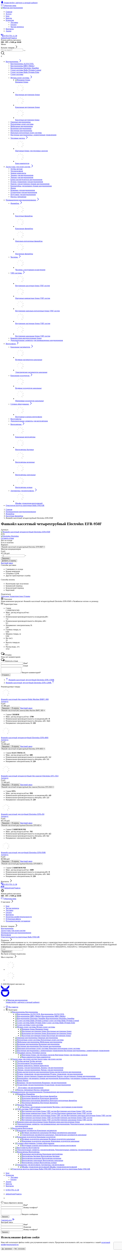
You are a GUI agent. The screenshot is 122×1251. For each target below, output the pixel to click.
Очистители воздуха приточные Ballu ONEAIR (20, 937)
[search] (24, 50)
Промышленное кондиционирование (16, 933)
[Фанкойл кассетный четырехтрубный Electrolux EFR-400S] (6, 735)
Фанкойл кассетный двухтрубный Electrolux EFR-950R (23, 853)
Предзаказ (5, 558)
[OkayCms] (5, 996)
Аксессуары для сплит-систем (13, 931)
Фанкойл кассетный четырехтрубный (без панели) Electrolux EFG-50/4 (29, 777)
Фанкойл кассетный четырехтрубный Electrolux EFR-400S (24, 739)
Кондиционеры (7, 928)
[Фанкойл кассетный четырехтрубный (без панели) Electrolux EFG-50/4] (6, 774)
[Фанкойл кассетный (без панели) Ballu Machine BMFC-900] (6, 697)
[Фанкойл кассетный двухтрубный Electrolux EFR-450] (6, 812)
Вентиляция (6, 935)
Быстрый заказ (7, 563)
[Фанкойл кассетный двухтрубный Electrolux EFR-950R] (6, 850)
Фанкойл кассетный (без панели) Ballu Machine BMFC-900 (25, 700)
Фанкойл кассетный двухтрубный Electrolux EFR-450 (22, 815)
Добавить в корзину (9, 561)
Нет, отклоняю (19, 1249)
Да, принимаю (7, 1249)
